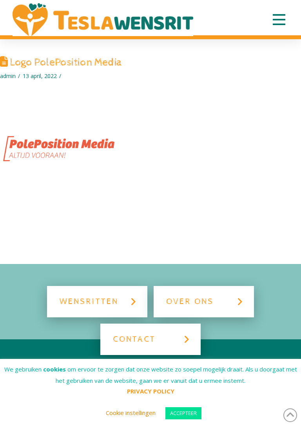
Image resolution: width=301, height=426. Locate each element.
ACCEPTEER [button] (183, 413)
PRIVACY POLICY (150, 391)
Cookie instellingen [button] (131, 413)
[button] (279, 19)
